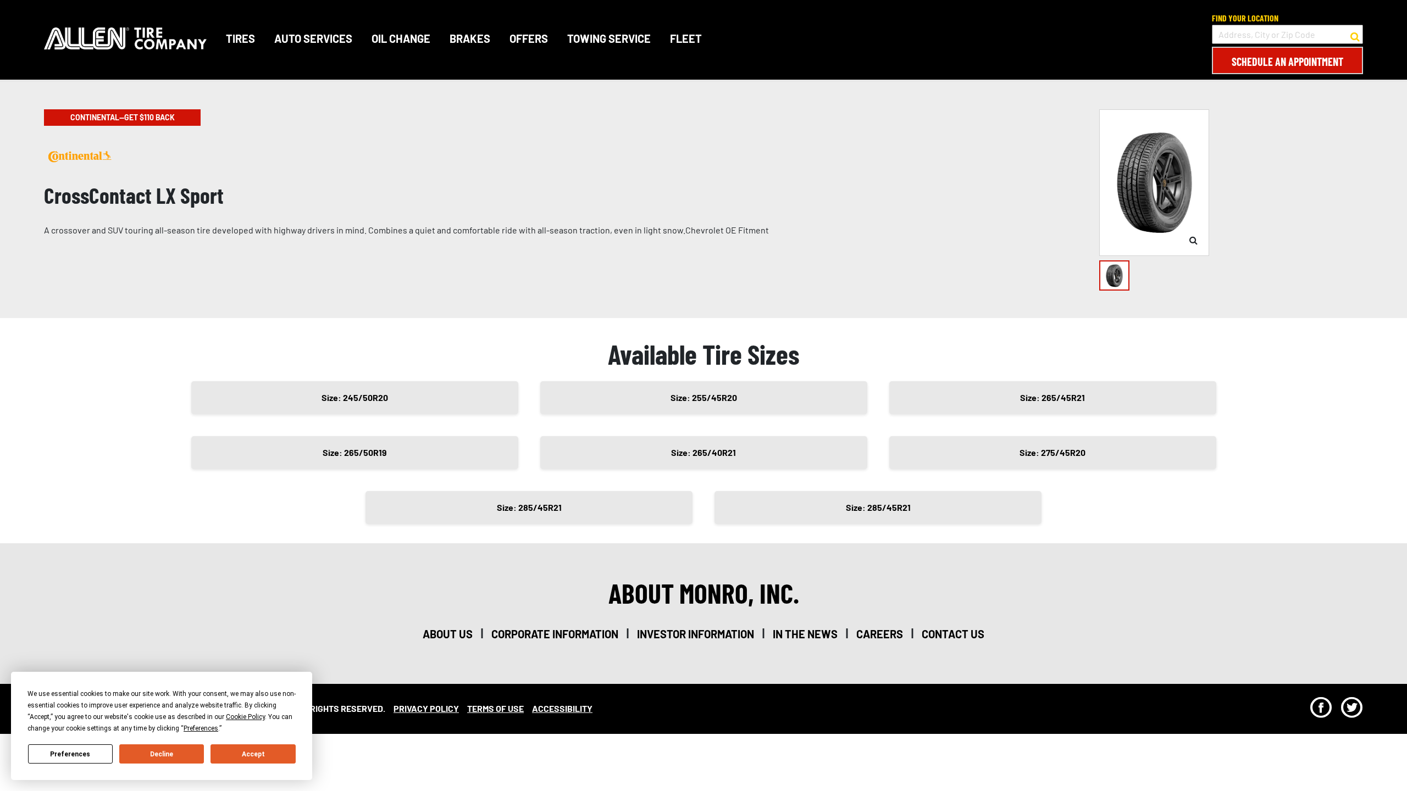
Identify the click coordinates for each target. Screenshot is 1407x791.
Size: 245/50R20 (355, 397)
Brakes (470, 38)
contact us (953, 633)
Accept (253, 754)
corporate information (554, 633)
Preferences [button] (201, 728)
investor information (695, 633)
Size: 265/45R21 (1052, 397)
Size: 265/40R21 (703, 452)
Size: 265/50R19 (355, 452)
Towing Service (609, 38)
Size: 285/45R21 (529, 507)
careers (879, 633)
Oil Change (401, 38)
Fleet (686, 38)
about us (448, 633)
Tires (240, 38)
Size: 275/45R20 (1052, 452)
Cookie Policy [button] (245, 717)
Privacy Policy (426, 708)
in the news (805, 633)
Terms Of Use (495, 708)
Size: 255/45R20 (704, 397)
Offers (528, 38)
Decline (161, 754)
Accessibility (562, 708)
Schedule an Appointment (1287, 61)
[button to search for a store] (1355, 34)
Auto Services (313, 38)
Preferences (70, 754)
